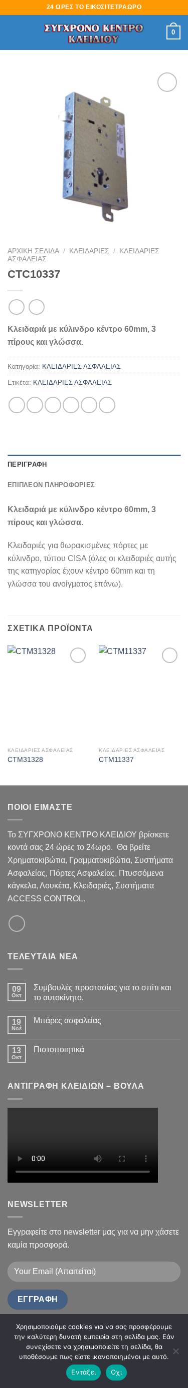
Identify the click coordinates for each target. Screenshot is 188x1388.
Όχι (116, 1372)
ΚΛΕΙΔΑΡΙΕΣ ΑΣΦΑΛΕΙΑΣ (81, 366)
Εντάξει (83, 1372)
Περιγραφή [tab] (27, 464)
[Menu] (14, 32)
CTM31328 (25, 759)
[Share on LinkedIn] (107, 405)
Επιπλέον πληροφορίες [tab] (51, 485)
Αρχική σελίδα (33, 251)
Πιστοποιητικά (59, 1049)
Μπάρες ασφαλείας (67, 1020)
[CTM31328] (48, 693)
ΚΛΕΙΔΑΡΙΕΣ (89, 251)
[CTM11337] (139, 693)
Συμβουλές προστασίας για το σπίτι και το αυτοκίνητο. (102, 992)
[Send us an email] (17, 923)
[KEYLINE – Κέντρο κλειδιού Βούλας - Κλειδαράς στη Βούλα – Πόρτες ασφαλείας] (94, 32)
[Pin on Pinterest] (89, 405)
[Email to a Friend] (71, 405)
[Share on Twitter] (53, 405)
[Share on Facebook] (35, 405)
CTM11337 (116, 759)
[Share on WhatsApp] (17, 405)
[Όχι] (175, 1354)
